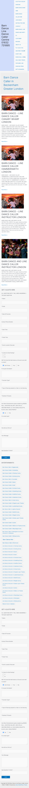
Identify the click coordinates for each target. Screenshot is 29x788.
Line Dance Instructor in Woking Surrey (12, 601)
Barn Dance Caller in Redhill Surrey (11, 512)
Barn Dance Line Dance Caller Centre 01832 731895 (5, 35)
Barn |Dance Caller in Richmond (10, 543)
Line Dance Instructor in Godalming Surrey (12, 560)
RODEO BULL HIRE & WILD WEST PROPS (21, 58)
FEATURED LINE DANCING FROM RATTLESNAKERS (20, 66)
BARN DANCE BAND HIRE (20, 9)
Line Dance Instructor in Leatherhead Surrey (13, 574)
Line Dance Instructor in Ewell (10, 554)
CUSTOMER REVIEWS (18, 40)
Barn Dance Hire (8, 539)
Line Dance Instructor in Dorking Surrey (12, 548)
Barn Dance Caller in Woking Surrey (11, 536)
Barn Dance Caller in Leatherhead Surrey (12, 506)
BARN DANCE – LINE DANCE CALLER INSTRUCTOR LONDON (14, 214)
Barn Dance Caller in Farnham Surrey (11, 488)
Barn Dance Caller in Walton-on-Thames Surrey (14, 525)
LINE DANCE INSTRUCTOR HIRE (20, 21)
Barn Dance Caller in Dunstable (10, 479)
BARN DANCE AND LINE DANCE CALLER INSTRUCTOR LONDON (14, 264)
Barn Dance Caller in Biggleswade (10, 467)
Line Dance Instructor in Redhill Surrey (11, 577)
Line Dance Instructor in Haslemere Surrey (12, 566)
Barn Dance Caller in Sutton (9, 522)
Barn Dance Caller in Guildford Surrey (12, 494)
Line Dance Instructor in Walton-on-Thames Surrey (13, 591)
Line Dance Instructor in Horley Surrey (11, 569)
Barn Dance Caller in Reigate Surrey (11, 515)
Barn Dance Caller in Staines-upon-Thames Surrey (13, 518)
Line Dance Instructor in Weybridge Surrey (12, 595)
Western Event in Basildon (9, 603)
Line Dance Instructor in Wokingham (11, 598)
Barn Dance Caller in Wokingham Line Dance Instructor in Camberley (13, 532)
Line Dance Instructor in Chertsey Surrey (12, 546)
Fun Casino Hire (19, 47)
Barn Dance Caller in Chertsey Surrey (12, 473)
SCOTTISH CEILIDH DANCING (20, 3)
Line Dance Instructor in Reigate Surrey (12, 580)
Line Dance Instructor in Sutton (10, 587)
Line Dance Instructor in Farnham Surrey (12, 557)
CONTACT (18, 26)
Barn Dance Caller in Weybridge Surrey (12, 528)
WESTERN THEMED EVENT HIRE (20, 52)
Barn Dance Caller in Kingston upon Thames (13, 503)
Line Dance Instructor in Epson (10, 551)
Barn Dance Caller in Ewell (9, 485)
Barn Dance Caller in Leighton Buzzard (11, 509)
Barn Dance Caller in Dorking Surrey (11, 476)
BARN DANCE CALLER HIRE (19, 15)
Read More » (5, 141)
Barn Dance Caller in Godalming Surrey (12, 491)
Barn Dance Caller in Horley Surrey (11, 500)
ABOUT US (18, 44)
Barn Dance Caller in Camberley (10, 470)
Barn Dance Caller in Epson (9, 482)
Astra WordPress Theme (21, 784)
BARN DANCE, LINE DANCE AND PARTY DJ (20, 32)
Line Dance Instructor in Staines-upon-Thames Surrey (13, 584)
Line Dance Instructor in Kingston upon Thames (14, 572)
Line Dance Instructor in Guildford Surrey (12, 563)
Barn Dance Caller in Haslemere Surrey (12, 497)
